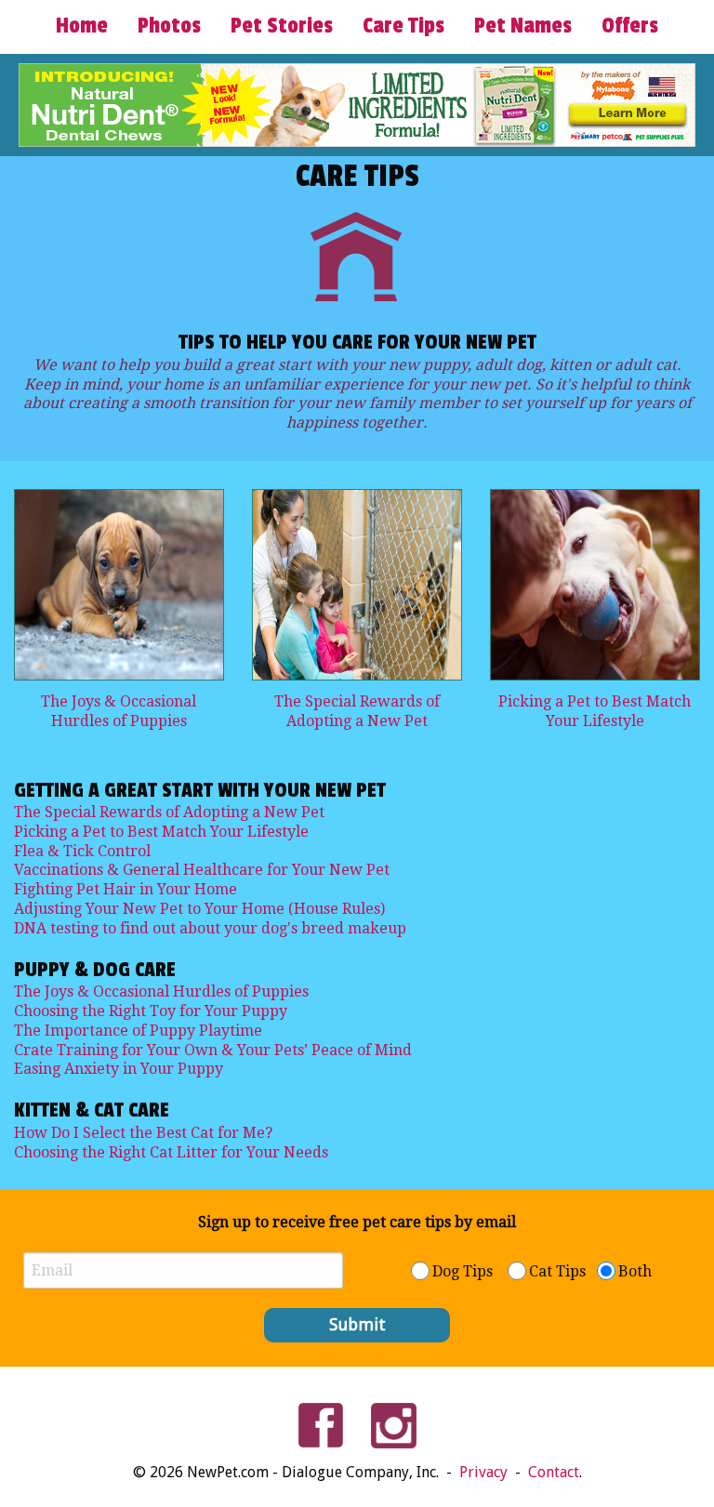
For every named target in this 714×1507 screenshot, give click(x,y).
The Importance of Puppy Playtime (138, 1030)
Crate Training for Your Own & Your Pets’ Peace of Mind (213, 1050)
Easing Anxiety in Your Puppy (118, 1068)
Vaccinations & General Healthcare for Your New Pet (202, 870)
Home (82, 26)
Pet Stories (282, 26)
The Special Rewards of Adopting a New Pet (357, 711)
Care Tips (403, 26)
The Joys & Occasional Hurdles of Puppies (118, 711)
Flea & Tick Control (82, 851)
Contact (553, 1472)
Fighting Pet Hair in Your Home (125, 889)
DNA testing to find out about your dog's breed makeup (210, 928)
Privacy (485, 1472)
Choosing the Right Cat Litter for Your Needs (171, 1152)
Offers (630, 26)
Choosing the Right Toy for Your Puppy (150, 1011)
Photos (169, 26)
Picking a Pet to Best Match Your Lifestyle (594, 711)
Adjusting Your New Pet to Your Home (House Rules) (199, 909)
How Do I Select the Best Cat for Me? (143, 1133)
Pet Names (523, 26)
